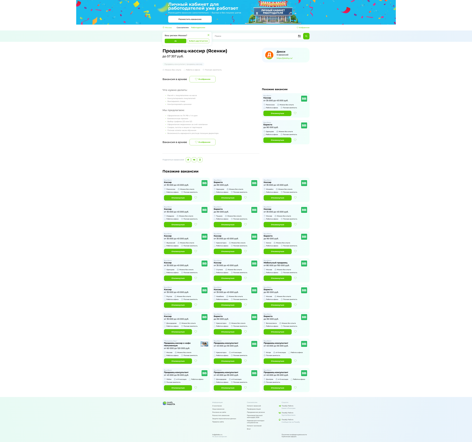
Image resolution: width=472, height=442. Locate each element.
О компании (217, 406)
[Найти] (306, 36)
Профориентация (254, 409)
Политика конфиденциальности (294, 434)
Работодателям (198, 28)
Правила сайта (218, 422)
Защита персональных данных (224, 419)
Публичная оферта (289, 436)
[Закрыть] (208, 35)
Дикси (281, 51)
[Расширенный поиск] (299, 36)
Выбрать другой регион (198, 41)
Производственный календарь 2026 (254, 416)
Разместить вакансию (220, 415)
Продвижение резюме (256, 412)
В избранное (204, 79)
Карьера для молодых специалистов (255, 421)
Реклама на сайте (219, 412)
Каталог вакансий (254, 406)
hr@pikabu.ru (217, 434)
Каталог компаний (254, 426)
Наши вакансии (218, 409)
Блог (249, 429)
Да (176, 41)
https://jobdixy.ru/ (284, 58)
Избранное (304, 28)
